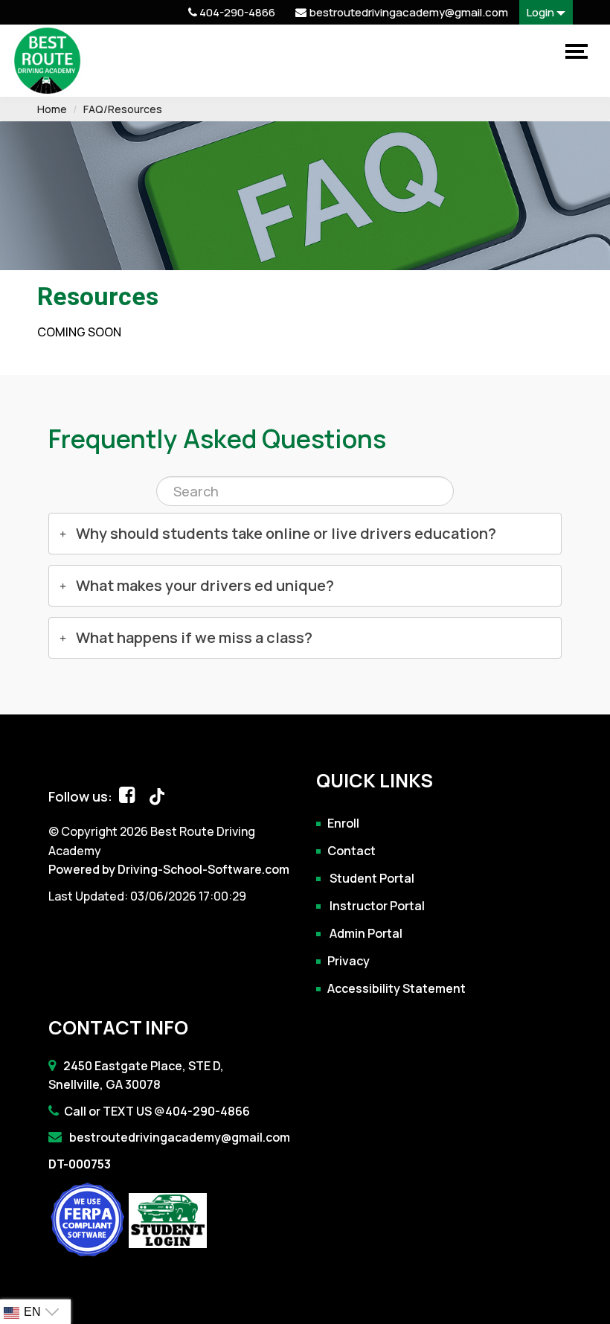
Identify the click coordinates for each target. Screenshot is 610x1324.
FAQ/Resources (122, 109)
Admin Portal (364, 932)
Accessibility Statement (396, 987)
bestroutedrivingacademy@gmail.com (178, 1137)
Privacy (348, 960)
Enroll (343, 822)
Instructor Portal (376, 905)
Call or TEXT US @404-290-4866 (157, 1111)
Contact (351, 850)
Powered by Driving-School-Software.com (168, 869)
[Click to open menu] (574, 51)
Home (52, 109)
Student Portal (370, 877)
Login (541, 12)
